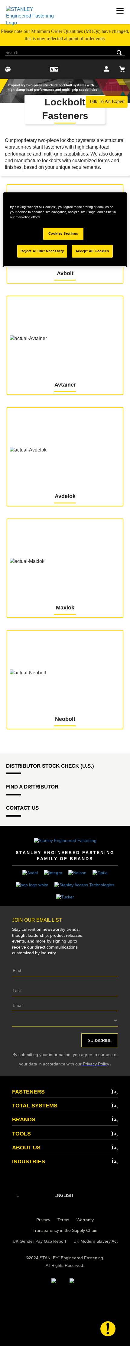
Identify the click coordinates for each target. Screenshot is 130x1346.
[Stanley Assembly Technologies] (84, 884)
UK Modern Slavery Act (95, 1241)
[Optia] (100, 872)
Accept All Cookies (92, 251)
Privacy (43, 1219)
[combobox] (65, 53)
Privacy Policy (95, 1064)
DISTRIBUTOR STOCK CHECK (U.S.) (50, 766)
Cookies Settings (63, 233)
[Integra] (53, 872)
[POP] (32, 884)
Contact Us (22, 808)
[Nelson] (77, 872)
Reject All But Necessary (42, 251)
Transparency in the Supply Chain (65, 1230)
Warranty (85, 1219)
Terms (63, 1219)
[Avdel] (30, 872)
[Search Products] (120, 53)
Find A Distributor (32, 787)
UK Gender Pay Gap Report (39, 1241)
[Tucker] (65, 896)
